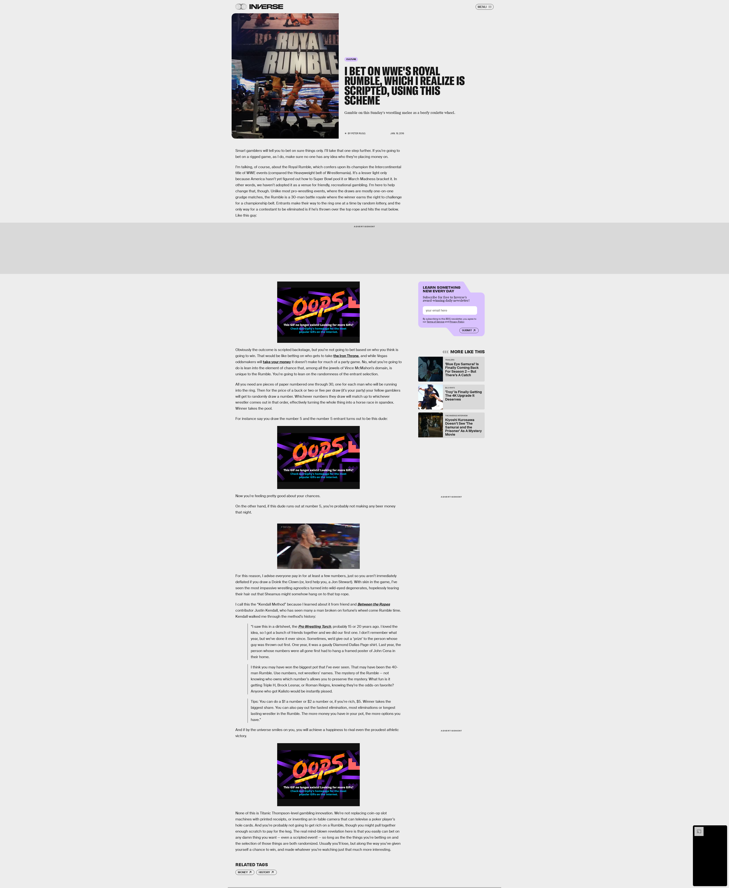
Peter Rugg (358, 133)
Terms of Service (435, 321)
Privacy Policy (457, 321)
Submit (467, 330)
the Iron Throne (346, 355)
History (264, 872)
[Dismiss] (723, 828)
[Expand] (697, 828)
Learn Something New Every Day (442, 289)
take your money (277, 362)
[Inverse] (266, 6)
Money (243, 872)
